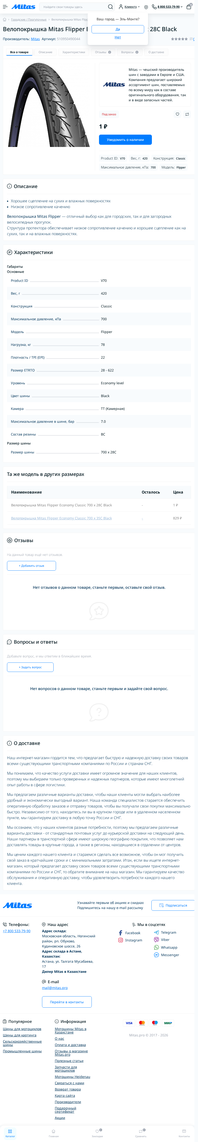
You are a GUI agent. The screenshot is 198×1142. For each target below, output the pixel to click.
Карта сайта (65, 1095)
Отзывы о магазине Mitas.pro (71, 1053)
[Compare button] (187, 114)
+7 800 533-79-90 (16, 931)
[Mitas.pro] (33, 905)
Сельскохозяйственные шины (22, 1043)
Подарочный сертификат (65, 1110)
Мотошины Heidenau (72, 1076)
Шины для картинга (19, 1035)
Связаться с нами (69, 1083)
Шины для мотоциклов (22, 1028)
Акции (60, 1117)
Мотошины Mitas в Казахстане (70, 1030)
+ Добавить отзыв (31, 566)
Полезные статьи (69, 1060)
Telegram (168, 932)
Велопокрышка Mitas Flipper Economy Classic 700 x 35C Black (61, 518)
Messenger (170, 955)
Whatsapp (169, 947)
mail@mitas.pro (55, 987)
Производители (68, 1101)
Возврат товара (68, 1089)
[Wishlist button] (177, 114)
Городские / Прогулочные (29, 19)
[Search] (110, 6)
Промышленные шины (22, 1051)
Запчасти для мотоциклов (66, 1069)
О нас (59, 1038)
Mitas (35, 38)
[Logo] (23, 7)
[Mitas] (114, 84)
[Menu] (5, 6)
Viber (165, 939)
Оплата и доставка (70, 1044)
